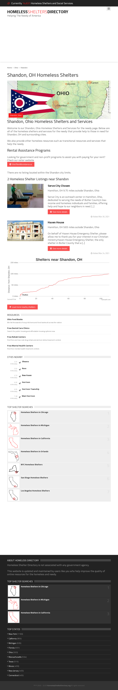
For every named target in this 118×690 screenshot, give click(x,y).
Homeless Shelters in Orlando (34, 451)
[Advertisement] (59, 42)
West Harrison (28, 396)
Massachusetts (15, 656)
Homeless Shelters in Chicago (34, 412)
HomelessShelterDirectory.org (58, 685)
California (13, 638)
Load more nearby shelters (23, 306)
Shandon (24, 67)
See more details (59, 211)
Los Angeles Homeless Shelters (35, 490)
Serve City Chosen (59, 185)
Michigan (12, 643)
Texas (11, 661)
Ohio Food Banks (15, 319)
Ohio (16, 67)
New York (13, 633)
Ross (24, 368)
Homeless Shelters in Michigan (35, 425)
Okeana (25, 361)
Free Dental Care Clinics (18, 328)
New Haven (27, 375)
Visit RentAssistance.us (21, 164)
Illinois (11, 666)
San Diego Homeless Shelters (34, 477)
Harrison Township (30, 389)
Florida (12, 647)
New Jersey (14, 670)
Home (9, 67)
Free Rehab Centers (16, 337)
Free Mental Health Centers (20, 345)
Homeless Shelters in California (35, 438)
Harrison (26, 382)
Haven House (56, 222)
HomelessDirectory (37, 11)
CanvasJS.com (106, 300)
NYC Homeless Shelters (31, 464)
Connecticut (14, 675)
